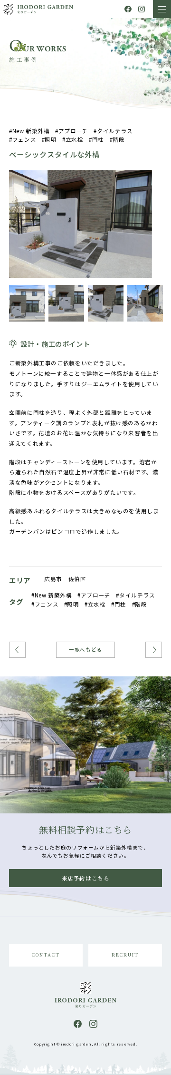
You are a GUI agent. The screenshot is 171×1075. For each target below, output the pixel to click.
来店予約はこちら (86, 878)
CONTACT (45, 954)
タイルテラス (115, 131)
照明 (51, 139)
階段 (118, 139)
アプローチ (73, 131)
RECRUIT (125, 954)
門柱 (98, 139)
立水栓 (74, 139)
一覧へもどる (85, 649)
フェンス (24, 139)
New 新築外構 (31, 131)
